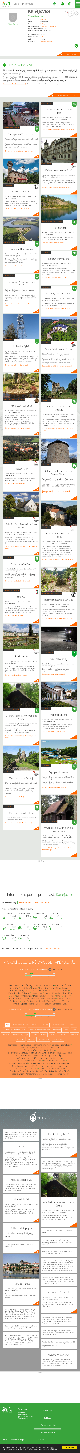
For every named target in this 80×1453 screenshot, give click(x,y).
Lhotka (34, 993)
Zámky (9, 650)
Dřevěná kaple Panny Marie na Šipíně (48, 1055)
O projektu (47, 1411)
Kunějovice (39, 11)
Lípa (40, 993)
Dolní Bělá (14, 988)
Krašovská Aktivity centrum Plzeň (31, 1047)
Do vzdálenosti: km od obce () (30, 1009)
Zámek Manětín (23, 1055)
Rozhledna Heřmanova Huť (57, 1074)
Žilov (65, 1003)
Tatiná (50, 1001)
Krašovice (12, 993)
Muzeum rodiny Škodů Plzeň (54, 1066)
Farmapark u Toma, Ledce (19, 1045)
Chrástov (59, 985)
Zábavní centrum (9, 275)
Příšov (69, 998)
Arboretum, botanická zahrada (14, 399)
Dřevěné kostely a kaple (12, 709)
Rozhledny (8, 185)
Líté (60, 993)
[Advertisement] (40, 876)
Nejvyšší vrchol (63, 1034)
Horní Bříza (55, 988)
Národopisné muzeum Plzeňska (26, 1066)
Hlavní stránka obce (73, 54)
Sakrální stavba (9, 462)
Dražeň (34, 988)
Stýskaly (42, 1001)
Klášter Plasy (49, 1050)
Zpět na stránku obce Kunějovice (68, 95)
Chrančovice (48, 985)
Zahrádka (57, 1003)
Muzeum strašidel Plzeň (51, 1058)
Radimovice (15, 1001)
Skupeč (24, 1001)
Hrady (9, 772)
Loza (13, 996)
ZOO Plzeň (67, 1052)
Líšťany (54, 993)
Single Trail (20, 1039)
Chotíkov (37, 985)
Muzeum (8, 558)
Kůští (20, 993)
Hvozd (28, 990)
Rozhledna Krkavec (41, 1045)
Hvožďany (37, 990)
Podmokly (51, 998)
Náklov (66, 996)
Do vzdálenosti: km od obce (32, 969)
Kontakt (40, 1439)
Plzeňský (43, 19)
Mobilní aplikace (48, 1432)
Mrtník (59, 996)
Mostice (51, 996)
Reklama (47, 1418)
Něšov (18, 998)
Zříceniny (46, 400)
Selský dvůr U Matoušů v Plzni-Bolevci (24, 1052)
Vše (7, 1025)
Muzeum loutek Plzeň (18, 1063)
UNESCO (45, 1025)
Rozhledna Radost (37, 1063)
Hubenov (65, 988)
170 (42, 37)
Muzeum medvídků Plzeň (54, 1060)
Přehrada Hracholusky (61, 1045)
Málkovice (27, 996)
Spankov (33, 1001)
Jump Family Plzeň (35, 1071)
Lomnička (67, 993)
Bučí (16, 985)
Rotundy (46, 464)
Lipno (46, 993)
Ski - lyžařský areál (47, 653)
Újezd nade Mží (27, 1003)
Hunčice (13, 990)
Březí (10, 985)
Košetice (65, 990)
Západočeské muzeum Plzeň (52, 1068)
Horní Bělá (43, 988)
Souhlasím (70, 1447)
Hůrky (21, 990)
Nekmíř (11, 998)
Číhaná (68, 985)
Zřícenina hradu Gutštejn (28, 1058)
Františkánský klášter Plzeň (26, 1068)
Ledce (26, 993)
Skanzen (8, 518)
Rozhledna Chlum (18, 1071)
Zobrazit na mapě (19, 151)
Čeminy (29, 985)
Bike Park (74, 1034)
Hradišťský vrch (17, 1074)
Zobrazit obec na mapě (14, 84)
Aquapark (46, 766)
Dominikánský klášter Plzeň (57, 1071)
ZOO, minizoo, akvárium (11, 128)
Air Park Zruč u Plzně (51, 1052)
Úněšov (39, 1003)
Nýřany (42, 24)
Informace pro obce (47, 1425)
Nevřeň (26, 998)
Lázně (46, 252)
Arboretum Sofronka (33, 1050)
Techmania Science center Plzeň (27, 1060)
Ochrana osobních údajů (13, 1439)
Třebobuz (66, 1001)
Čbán (22, 985)
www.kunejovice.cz (47, 41)
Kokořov (56, 990)
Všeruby (47, 1003)
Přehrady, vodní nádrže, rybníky (14, 242)
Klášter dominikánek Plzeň (58, 1063)
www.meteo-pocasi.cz (52, 948)
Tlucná (57, 1001)
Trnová (16, 1003)
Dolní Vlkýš (25, 988)
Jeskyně (43, 1034)
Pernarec (35, 998)
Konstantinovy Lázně (35, 1074)
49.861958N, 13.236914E (48, 26)
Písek (43, 998)
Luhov (18, 996)
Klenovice (47, 990)
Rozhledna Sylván (54, 1047)
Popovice (61, 998)
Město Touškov (39, 996)
